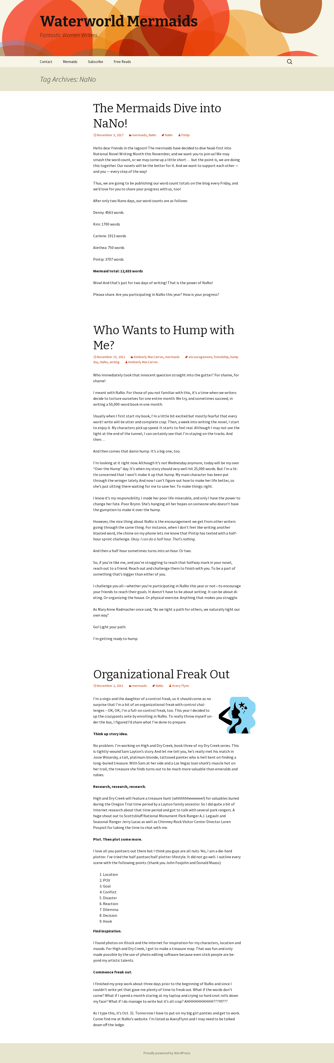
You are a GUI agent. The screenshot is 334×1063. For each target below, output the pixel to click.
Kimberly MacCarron (148, 357)
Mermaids (70, 61)
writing (115, 362)
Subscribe (95, 61)
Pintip (185, 135)
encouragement (200, 357)
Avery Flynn (180, 685)
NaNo (152, 135)
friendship (221, 357)
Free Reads (122, 61)
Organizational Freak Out (161, 674)
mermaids (139, 135)
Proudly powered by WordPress (167, 1053)
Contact (46, 61)
